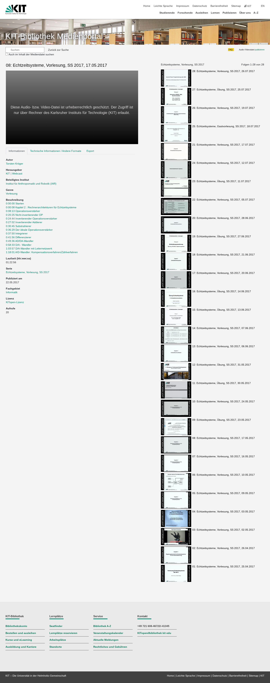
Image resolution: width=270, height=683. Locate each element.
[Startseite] (263, 12)
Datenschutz (199, 6)
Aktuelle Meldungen (105, 640)
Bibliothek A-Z (102, 626)
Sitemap (236, 6)
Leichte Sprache (163, 6)
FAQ (231, 50)
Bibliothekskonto (16, 626)
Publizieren (230, 12)
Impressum (182, 6)
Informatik (11, 292)
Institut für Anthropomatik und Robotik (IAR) (31, 183)
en (262, 6)
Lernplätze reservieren (63, 633)
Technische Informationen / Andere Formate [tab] (55, 151)
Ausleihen (201, 12)
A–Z (255, 12)
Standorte (55, 647)
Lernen (215, 12)
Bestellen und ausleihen (21, 633)
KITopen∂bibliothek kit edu (154, 633)
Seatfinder (55, 626)
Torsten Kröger (14, 163)
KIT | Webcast (14, 173)
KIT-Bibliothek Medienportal (54, 36)
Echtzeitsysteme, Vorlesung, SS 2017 (27, 272)
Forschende (185, 12)
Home (146, 6)
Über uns (245, 12)
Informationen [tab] (17, 151)
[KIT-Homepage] (16, 9)
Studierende (167, 12)
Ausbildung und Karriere (21, 647)
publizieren (259, 50)
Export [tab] (90, 151)
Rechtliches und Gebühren (110, 647)
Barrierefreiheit (219, 6)
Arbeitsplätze (57, 640)
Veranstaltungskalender (108, 633)
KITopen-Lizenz (15, 302)
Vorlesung (11, 193)
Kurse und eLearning (19, 640)
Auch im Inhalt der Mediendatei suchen (31, 54)
